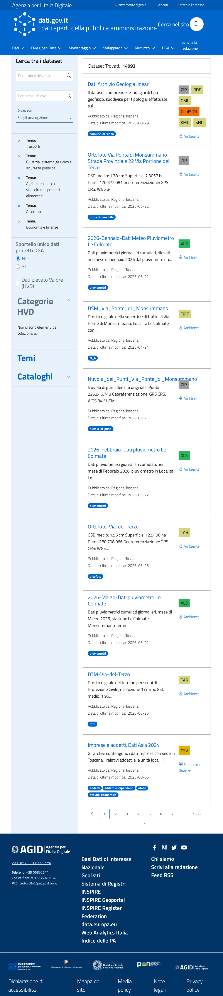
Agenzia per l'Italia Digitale (42, 5)
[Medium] (164, 847)
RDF (197, 89)
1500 (197, 814)
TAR (184, 532)
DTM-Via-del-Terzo (109, 674)
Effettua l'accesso (191, 4)
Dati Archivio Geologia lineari (119, 84)
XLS (184, 243)
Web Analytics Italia (104, 933)
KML (185, 122)
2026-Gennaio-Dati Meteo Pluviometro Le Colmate (131, 241)
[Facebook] (154, 847)
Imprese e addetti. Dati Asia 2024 (123, 745)
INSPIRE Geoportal (103, 900)
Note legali (160, 985)
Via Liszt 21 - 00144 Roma (31, 863)
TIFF (185, 314)
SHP (200, 122)
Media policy (125, 985)
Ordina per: (25, 110)
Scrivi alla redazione (174, 867)
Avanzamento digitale (130, 4)
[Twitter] (174, 847)
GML (185, 100)
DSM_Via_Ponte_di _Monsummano (128, 308)
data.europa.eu (99, 924)
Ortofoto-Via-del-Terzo (113, 526)
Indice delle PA (98, 941)
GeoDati (90, 875)
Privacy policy (194, 985)
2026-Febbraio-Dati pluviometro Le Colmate (127, 453)
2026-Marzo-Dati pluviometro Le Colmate (124, 600)
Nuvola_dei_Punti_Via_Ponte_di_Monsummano (142, 379)
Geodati (162, 4)
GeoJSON (189, 111)
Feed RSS (162, 875)
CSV (184, 750)
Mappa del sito (89, 985)
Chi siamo (162, 859)
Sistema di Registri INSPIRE (103, 888)
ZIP (184, 89)
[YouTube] (184, 847)
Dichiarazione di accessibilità (25, 985)
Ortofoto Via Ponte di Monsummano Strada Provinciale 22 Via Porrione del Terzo (128, 161)
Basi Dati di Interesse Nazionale (106, 863)
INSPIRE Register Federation (101, 912)
